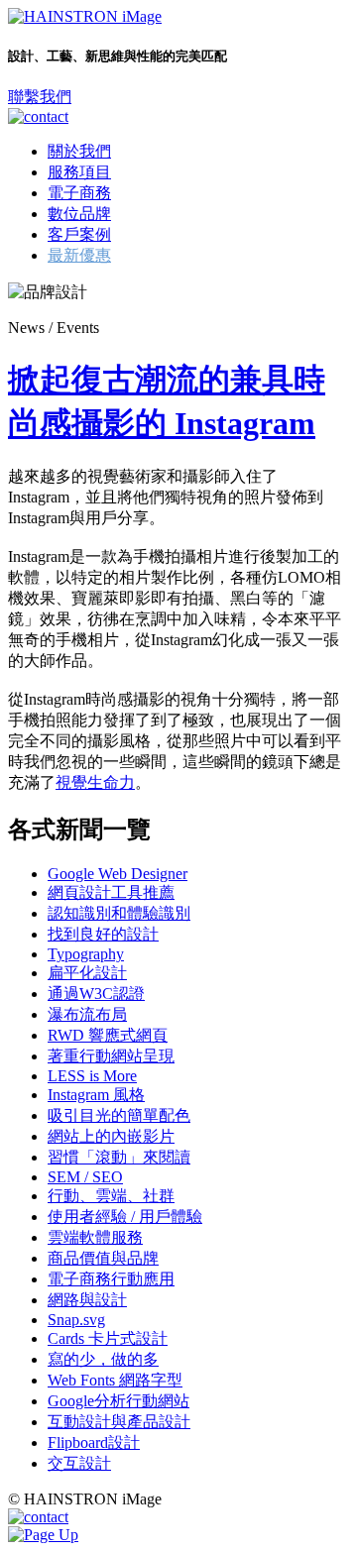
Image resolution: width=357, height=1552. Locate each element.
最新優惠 (79, 255)
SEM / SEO (85, 1176)
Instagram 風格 (96, 1094)
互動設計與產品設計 (119, 1421)
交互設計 (79, 1463)
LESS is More (92, 1075)
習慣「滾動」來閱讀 (119, 1157)
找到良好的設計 (103, 934)
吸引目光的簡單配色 (119, 1115)
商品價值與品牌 (103, 1258)
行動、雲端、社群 (111, 1195)
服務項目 (79, 172)
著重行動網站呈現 (111, 1056)
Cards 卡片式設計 (108, 1338)
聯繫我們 (39, 96)
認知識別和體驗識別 (119, 913)
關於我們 (79, 151)
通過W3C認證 (96, 993)
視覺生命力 (95, 782)
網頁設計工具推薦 (111, 892)
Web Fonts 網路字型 (115, 1380)
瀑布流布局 (87, 1014)
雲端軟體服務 (95, 1237)
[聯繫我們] (38, 116)
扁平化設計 (87, 972)
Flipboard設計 (94, 1442)
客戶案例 (79, 234)
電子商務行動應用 (111, 1279)
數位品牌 (79, 213)
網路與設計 (87, 1299)
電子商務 (79, 192)
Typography (86, 953)
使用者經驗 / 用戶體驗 (125, 1216)
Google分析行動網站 (118, 1400)
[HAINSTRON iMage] (85, 16)
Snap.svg (76, 1319)
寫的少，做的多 (103, 1359)
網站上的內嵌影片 (111, 1136)
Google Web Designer (117, 873)
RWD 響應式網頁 (108, 1035)
